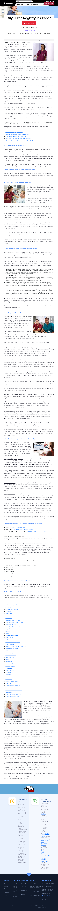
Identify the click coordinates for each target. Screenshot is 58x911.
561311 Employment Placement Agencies (23, 529)
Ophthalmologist (10, 657)
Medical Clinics (9, 637)
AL (42, 883)
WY (49, 893)
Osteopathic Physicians (11, 663)
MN (44, 887)
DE (43, 885)
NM (52, 889)
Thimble (43, 858)
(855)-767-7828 (50, 1)
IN (52, 885)
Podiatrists (8, 672)
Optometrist (9, 661)
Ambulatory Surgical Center (12, 605)
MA (48, 886)
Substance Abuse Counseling (13, 685)
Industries (20, 4)
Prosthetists (9, 674)
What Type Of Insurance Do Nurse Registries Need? (18, 138)
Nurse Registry (9, 653)
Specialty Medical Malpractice (13, 696)
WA (43, 893)
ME (52, 886)
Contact (6, 886)
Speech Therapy (9, 683)
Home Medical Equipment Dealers (14, 626)
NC (52, 887)
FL (44, 885)
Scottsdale (44, 854)
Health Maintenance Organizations (14, 622)
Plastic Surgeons (10, 670)
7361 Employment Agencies (18, 527)
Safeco (43, 852)
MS (48, 887)
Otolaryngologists (10, 666)
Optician (8, 659)
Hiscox (43, 834)
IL (50, 885)
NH (49, 889)
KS (42, 886)
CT (51, 883)
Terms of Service (12, 905)
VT (52, 892)
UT (49, 892)
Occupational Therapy (11, 655)
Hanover (47, 833)
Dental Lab (8, 615)
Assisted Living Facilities (12, 609)
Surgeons (8, 687)
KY (44, 886)
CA (48, 883)
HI (45, 899)
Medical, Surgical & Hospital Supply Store (16, 646)
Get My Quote (49, 3)
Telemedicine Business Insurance (14, 690)
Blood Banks (9, 613)
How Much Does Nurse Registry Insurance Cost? (17, 134)
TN (46, 892)
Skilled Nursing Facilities (12, 681)
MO (47, 887)
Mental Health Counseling (12, 648)
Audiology (8, 611)
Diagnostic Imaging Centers (13, 620)
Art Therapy (8, 607)
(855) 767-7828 (29, 30)
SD (44, 892)
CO (49, 883)
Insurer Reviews (16, 883)
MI (42, 887)
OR (48, 890)
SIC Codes (15, 896)
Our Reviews (7, 897)
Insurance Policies (32, 4)
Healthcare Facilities (11, 624)
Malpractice (8, 633)
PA (50, 890)
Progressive (44, 851)
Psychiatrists (9, 679)
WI (45, 893)
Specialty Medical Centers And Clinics (15, 694)
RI (51, 890)
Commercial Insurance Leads (7, 894)
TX (48, 892)
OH (45, 890)
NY (43, 890)
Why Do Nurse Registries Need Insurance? (16, 136)
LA (46, 886)
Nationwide (44, 840)
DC (53, 883)
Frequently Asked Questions (23, 885)
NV (47, 889)
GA (46, 885)
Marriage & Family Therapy (12, 635)
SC (42, 892)
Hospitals (8, 629)
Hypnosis (8, 631)
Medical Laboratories (11, 639)
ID (48, 885)
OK (46, 890)
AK (43, 899)
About (5, 883)
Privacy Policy (21, 905)
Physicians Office (10, 668)
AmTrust (43, 814)
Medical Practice (10, 644)
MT (50, 887)
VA (51, 892)
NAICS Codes (16, 894)
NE (45, 889)
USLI (46, 861)
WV (47, 893)
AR (44, 883)
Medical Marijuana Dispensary (13, 642)
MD (50, 886)
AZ (46, 883)
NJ (50, 889)
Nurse (7, 650)
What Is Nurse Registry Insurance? (14, 132)
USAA (42, 861)
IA (49, 885)
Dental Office (9, 618)
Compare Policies (34, 883)
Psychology (8, 677)
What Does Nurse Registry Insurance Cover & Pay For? (19, 140)
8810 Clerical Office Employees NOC (37, 531)
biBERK (43, 818)
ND (43, 889)
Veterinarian (9, 692)
